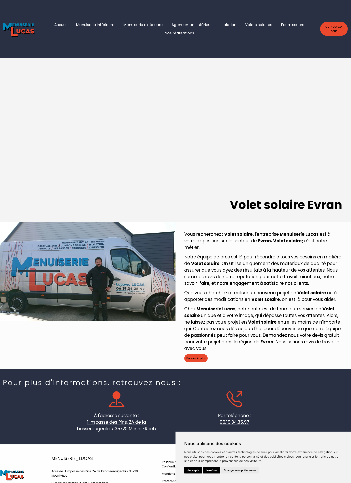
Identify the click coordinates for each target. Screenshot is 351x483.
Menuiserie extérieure (143, 24)
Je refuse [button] (211, 470)
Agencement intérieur (191, 24)
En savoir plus (196, 358)
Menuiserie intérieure (95, 24)
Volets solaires (258, 24)
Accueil (60, 24)
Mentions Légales (174, 474)
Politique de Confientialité (171, 464)
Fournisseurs (292, 24)
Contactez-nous (333, 29)
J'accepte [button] (193, 470)
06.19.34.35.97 (234, 422)
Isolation (228, 24)
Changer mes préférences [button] (240, 470)
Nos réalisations (179, 33)
